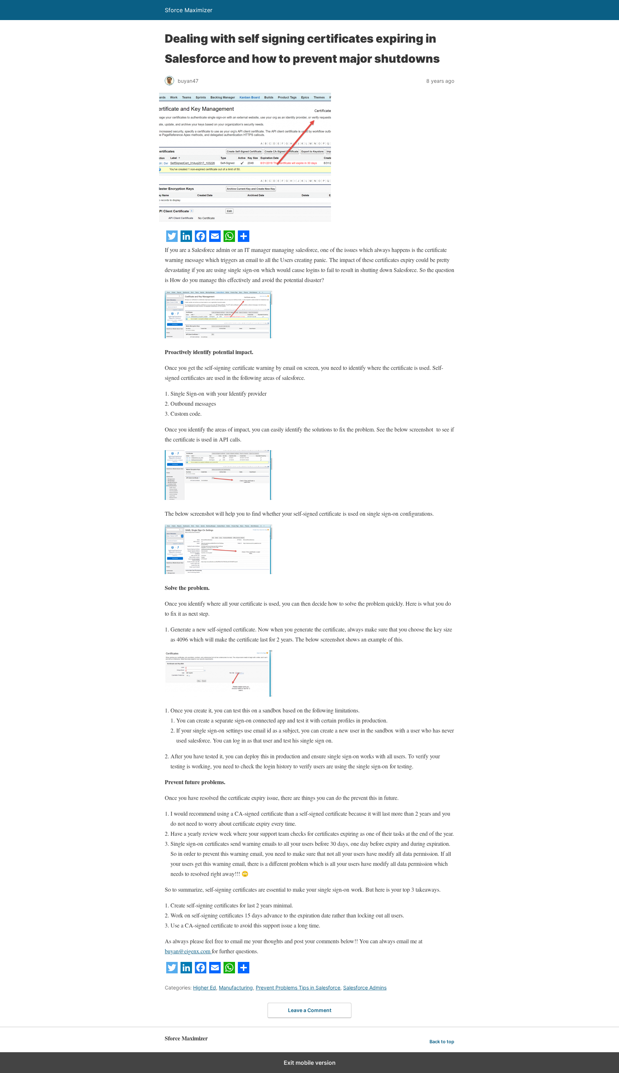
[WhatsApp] (229, 239)
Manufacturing (236, 987)
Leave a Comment (309, 1010)
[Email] (215, 239)
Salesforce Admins (365, 987)
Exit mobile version (310, 1062)
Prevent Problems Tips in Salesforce (298, 987)
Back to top (442, 1041)
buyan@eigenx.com (188, 951)
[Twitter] (172, 239)
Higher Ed (204, 987)
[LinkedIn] (186, 239)
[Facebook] (200, 239)
